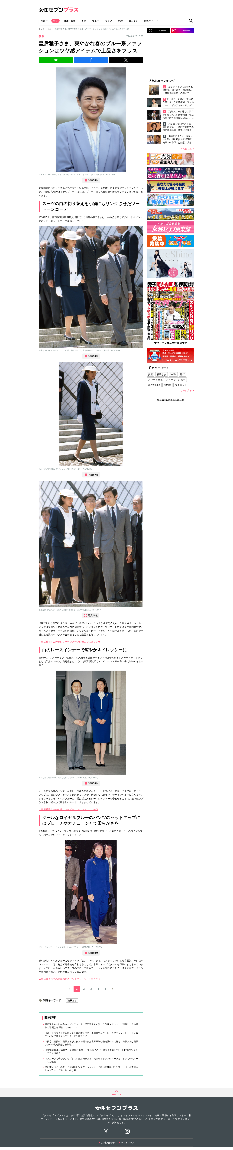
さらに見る (186, 149)
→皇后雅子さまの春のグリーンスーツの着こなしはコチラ (69, 641)
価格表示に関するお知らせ (170, 399)
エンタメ (133, 21)
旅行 (182, 374)
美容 (83, 21)
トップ (41, 29)
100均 (173, 374)
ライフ (108, 21)
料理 (120, 21)
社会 (55, 21)
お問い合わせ (108, 1142)
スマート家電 (155, 379)
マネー (95, 21)
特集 (43, 21)
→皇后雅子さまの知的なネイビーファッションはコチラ (68, 809)
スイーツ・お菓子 (175, 379)
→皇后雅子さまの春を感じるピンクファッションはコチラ (69, 979)
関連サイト (149, 21)
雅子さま (72, 1000)
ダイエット (181, 384)
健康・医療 (69, 21)
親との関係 (154, 384)
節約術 (167, 384)
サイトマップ (127, 1142)
